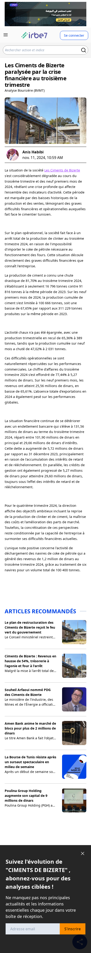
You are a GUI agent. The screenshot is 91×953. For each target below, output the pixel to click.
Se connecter (74, 35)
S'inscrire (72, 928)
